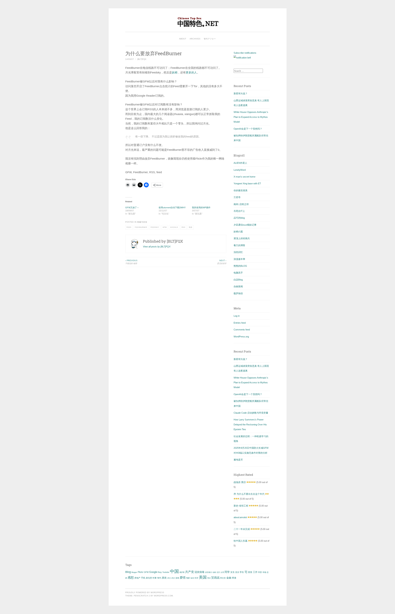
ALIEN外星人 (240, 163)
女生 (232, 572)
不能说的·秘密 (131, 261)
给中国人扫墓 (240, 540)
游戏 (177, 578)
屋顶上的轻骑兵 (242, 238)
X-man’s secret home (244, 176)
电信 (190, 227)
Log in (237, 315)
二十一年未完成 (242, 529)
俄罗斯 (182, 572)
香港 (234, 578)
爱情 (183, 577)
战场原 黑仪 (240, 482)
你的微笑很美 (240, 190)
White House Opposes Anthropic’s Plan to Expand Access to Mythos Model (251, 117)
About (182, 39)
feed (129, 227)
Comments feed (242, 329)
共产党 (189, 571)
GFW (165, 227)
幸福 (264, 572)
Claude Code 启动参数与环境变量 (251, 412)
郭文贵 (223, 578)
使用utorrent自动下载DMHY (172, 207)
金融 (228, 577)
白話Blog (238, 279)
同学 (227, 572)
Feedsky (155, 227)
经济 (196, 578)
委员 (237, 572)
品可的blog (239, 217)
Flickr (140, 572)
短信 (192, 578)
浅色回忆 (238, 252)
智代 (159, 578)
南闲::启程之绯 (241, 204)
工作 (255, 572)
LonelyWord (240, 170)
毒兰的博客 (239, 245)
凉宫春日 (208, 572)
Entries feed (240, 322)
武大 (169, 578)
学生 (242, 572)
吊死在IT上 (239, 211)
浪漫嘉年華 (239, 259)
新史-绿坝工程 (241, 505)
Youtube (165, 572)
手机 (143, 578)
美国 (203, 577)
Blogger (134, 572)
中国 (174, 571)
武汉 (173, 578)
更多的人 (191, 72)
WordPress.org (241, 336)
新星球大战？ (240, 93)
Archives (195, 39)
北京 (218, 572)
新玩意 (149, 578)
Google (174, 227)
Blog (128, 571)
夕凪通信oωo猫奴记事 (245, 224)
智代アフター (210, 39)
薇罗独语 (238, 293)
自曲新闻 (238, 286)
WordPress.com (163, 596)
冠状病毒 (199, 572)
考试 (209, 578)
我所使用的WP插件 (201, 207)
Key (160, 572)
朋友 (164, 577)
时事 (155, 578)
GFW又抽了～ (132, 207)
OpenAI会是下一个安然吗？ (248, 128)
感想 (131, 577)
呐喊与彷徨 (142, 222)
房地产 (137, 578)
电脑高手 (238, 272)
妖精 (174, 72)
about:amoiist (240, 517)
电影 (188, 578)
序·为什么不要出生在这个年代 (249, 494)
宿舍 (250, 572)
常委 (260, 572)
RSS (183, 227)
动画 (214, 572)
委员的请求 (221, 261)
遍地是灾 (238, 459)
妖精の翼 (238, 231)
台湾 (222, 572)
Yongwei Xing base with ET (247, 183)
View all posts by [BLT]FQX (156, 246)
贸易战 (215, 577)
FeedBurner (141, 227)
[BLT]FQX (141, 59)
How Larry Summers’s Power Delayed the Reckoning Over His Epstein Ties (250, 424)
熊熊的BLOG (240, 266)
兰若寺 (237, 197)
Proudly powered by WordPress (144, 592)
